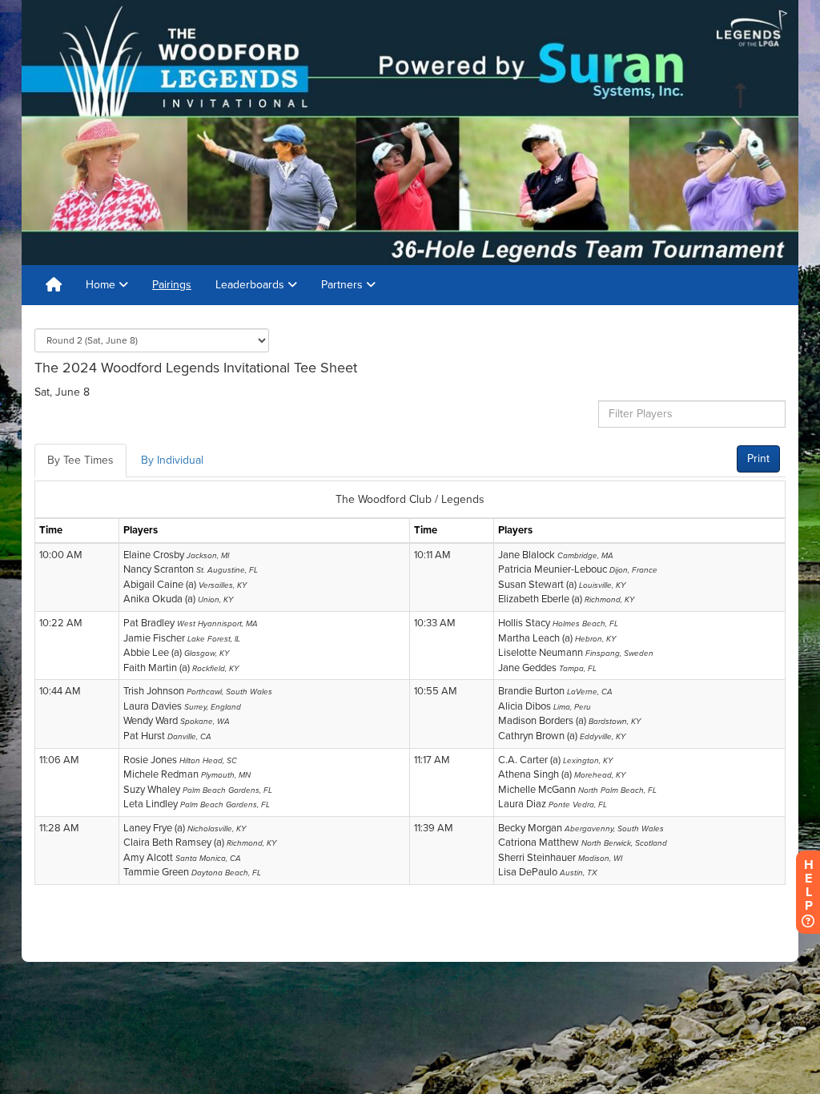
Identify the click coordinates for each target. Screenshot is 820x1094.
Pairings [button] (171, 285)
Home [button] (102, 285)
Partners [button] (343, 285)
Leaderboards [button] (251, 285)
